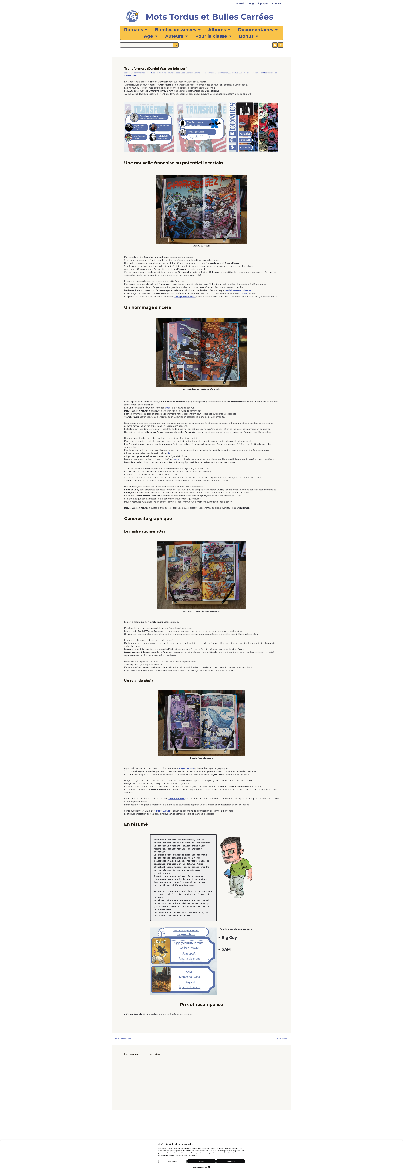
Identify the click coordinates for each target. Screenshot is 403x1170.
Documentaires (255, 29)
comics (245, 293)
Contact (276, 3)
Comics (189, 73)
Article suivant (282, 1039)
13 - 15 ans (152, 73)
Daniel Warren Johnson (238, 290)
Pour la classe (211, 36)
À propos (263, 3)
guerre (175, 459)
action (160, 73)
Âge (148, 36)
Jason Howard (176, 798)
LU (230, 73)
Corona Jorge (200, 73)
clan (169, 453)
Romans (133, 29)
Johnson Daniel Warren (217, 73)
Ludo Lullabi (163, 811)
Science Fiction (251, 73)
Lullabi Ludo (238, 73)
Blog (251, 3)
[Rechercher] (175, 45)
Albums (217, 29)
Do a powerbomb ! (184, 296)
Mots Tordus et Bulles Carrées (209, 17)
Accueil (240, 3)
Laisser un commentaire (135, 73)
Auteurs (174, 36)
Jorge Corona (186, 768)
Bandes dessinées (175, 29)
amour (168, 408)
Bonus (246, 36)
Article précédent (122, 1039)
